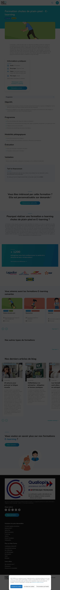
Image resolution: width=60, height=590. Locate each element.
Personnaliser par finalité (43, 586)
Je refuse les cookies (29, 586)
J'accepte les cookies (16, 586)
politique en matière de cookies (38, 582)
